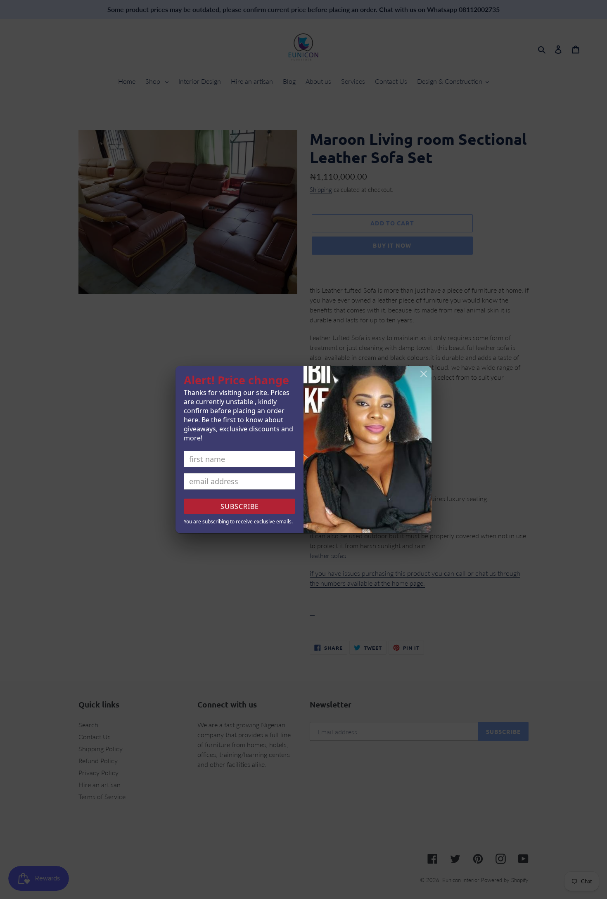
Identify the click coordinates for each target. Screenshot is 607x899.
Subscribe (240, 506)
